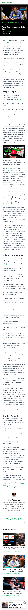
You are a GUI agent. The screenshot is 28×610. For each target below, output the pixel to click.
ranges (17, 76)
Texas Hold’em (18, 99)
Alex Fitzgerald (7, 31)
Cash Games (4, 22)
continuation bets (11, 42)
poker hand (6, 265)
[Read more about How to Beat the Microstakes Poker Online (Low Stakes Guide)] (14, 583)
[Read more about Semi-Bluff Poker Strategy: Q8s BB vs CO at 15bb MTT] (14, 539)
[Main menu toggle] (25, 2)
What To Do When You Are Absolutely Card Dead (14, 519)
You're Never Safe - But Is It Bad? (14, 522)
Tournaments (4, 24)
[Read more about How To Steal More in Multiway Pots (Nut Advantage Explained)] (14, 561)
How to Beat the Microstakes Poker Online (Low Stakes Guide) (13, 592)
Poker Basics (11, 22)
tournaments (10, 170)
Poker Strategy (18, 22)
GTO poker (13, 231)
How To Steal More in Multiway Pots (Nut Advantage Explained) (13, 570)
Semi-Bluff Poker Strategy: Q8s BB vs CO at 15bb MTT (14, 548)
